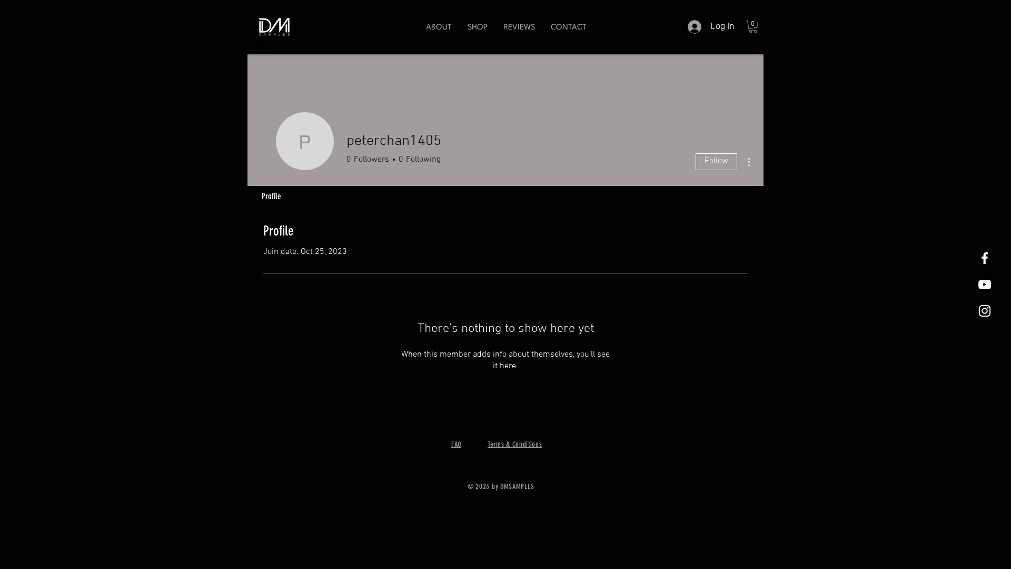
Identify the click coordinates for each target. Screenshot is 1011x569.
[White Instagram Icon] (985, 311)
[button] (477, 27)
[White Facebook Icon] (985, 258)
